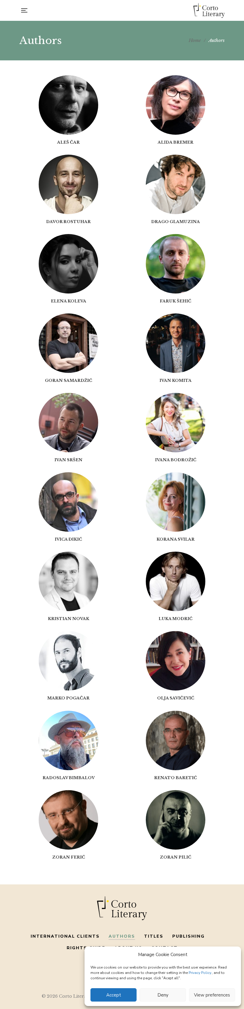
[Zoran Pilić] (175, 820)
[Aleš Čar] (68, 105)
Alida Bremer (175, 142)
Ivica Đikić (68, 539)
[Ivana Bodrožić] (175, 422)
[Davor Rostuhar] (68, 184)
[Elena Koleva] (68, 264)
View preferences (212, 995)
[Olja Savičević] (175, 661)
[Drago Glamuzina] (175, 184)
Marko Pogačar (68, 698)
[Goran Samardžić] (68, 343)
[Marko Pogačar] (68, 661)
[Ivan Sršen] (68, 422)
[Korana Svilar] (175, 502)
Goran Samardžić (68, 380)
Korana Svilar (176, 539)
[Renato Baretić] (175, 740)
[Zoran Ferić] (68, 820)
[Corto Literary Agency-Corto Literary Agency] (209, 10)
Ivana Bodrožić (175, 459)
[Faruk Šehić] (175, 264)
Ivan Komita (175, 380)
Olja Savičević (175, 698)
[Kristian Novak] (68, 581)
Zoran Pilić (175, 857)
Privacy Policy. (200, 972)
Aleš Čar (68, 142)
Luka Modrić (176, 618)
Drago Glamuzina (175, 221)
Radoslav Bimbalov (69, 777)
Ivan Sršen (68, 459)
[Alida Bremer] (175, 105)
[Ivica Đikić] (68, 502)
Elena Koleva (68, 301)
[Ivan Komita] (175, 343)
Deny (162, 995)
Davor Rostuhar (68, 221)
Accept (113, 995)
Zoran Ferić (68, 857)
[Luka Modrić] (175, 581)
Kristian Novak (68, 618)
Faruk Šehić (175, 301)
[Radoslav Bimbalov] (68, 740)
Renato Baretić (175, 777)
